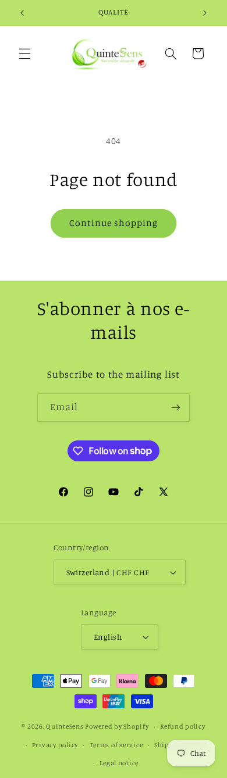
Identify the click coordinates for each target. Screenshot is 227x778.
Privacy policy (55, 745)
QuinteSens (64, 726)
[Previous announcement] (22, 13)
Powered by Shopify (116, 726)
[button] (24, 53)
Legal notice (119, 763)
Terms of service (116, 745)
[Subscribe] (175, 407)
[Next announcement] (205, 13)
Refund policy (182, 726)
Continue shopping (113, 222)
